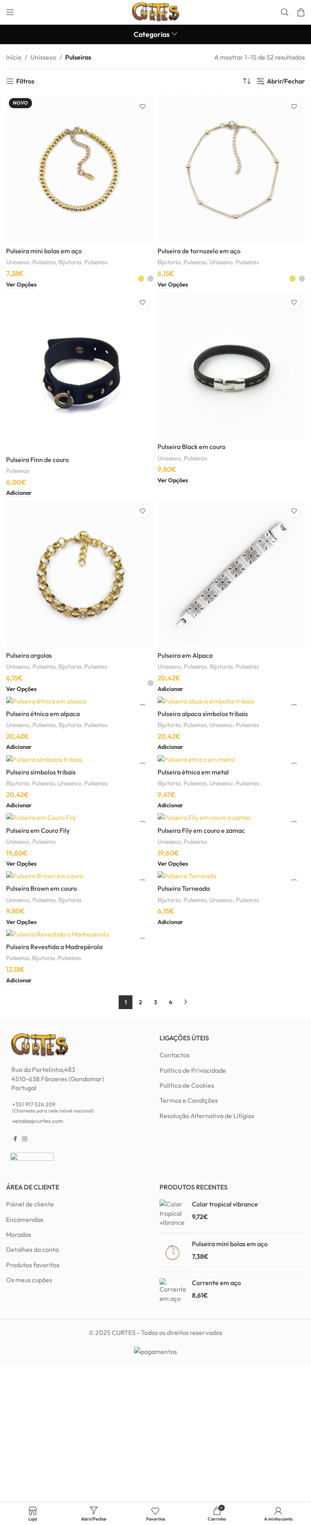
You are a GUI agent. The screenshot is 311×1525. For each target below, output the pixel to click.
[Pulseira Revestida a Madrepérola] (79, 934)
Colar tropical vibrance (225, 1204)
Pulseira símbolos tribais (41, 772)
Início (13, 57)
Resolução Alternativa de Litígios (207, 1116)
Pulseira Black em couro (192, 447)
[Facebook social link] (15, 1139)
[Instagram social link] (25, 1139)
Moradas (18, 1234)
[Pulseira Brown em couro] (79, 875)
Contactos (175, 1055)
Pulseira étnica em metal (193, 772)
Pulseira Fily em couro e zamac (201, 830)
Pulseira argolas (29, 655)
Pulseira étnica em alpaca (43, 714)
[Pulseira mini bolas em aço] (173, 1252)
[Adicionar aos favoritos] (142, 106)
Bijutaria (69, 262)
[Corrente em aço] (173, 1290)
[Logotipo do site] (155, 11)
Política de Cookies (187, 1085)
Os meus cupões (29, 1280)
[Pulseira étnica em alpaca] (79, 701)
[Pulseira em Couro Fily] (79, 817)
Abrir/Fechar (286, 81)
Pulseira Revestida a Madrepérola (54, 947)
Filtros (25, 81)
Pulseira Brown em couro (41, 888)
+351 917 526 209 (53, 1107)
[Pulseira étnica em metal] (231, 759)
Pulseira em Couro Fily (38, 830)
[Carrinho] (301, 12)
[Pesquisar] (285, 12)
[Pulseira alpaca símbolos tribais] (231, 701)
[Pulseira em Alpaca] (231, 573)
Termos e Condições (189, 1100)
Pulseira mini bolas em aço (44, 251)
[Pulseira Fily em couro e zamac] (231, 817)
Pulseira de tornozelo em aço (199, 251)
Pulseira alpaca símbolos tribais (203, 714)
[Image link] (39, 1044)
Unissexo (43, 57)
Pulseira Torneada (184, 888)
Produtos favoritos (33, 1265)
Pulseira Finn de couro (37, 460)
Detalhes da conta (32, 1249)
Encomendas (24, 1219)
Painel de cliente (30, 1204)
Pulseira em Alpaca (185, 655)
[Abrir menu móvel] (10, 12)
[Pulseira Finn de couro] (79, 371)
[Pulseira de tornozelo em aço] (231, 169)
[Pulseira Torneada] (231, 875)
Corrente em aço (216, 1283)
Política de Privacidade (193, 1070)
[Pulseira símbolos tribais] (79, 759)
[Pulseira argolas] (79, 573)
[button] (19, 493)
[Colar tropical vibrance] (173, 1213)
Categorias (152, 34)
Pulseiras (43, 262)
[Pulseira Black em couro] (231, 365)
